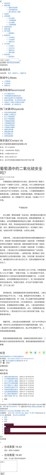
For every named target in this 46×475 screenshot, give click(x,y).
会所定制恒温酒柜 (10, 112)
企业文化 (12, 48)
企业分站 (10, 411)
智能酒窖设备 (8, 131)
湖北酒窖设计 (19, 356)
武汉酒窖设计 (8, 134)
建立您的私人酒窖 (15, 12)
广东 (29, 413)
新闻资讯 (7, 35)
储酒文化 (12, 42)
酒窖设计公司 (10, 356)
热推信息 (3, 411)
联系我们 (7, 54)
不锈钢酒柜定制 (9, 123)
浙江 (23, 413)
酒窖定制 (3, 356)
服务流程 (12, 52)
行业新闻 (12, 39)
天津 (12, 413)
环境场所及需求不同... (11, 387)
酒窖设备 (7, 29)
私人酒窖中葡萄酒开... (11, 394)
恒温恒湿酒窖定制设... (11, 389)
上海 (16, 413)
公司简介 (12, 46)
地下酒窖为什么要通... (11, 385)
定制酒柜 (7, 16)
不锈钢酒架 (12, 24)
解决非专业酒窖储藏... (11, 383)
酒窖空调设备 (8, 129)
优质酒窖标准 (13, 10)
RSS (23, 411)
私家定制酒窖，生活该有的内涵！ (15, 100)
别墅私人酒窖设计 (10, 114)
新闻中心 (16, 73)
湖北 (26, 413)
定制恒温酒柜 (8, 136)
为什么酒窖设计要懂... (11, 381)
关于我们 (7, 44)
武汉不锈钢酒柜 (9, 119)
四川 (33, 413)
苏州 (19, 413)
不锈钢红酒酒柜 (9, 127)
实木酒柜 (12, 18)
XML (27, 411)
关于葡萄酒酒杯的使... (11, 379)
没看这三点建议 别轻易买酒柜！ (15, 102)
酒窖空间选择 (13, 7)
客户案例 (7, 31)
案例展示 (12, 33)
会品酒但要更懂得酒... (11, 391)
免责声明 (22, 415)
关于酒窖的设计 (9, 94)
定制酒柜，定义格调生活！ (13, 104)
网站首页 (7, 3)
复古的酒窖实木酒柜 (12, 361)
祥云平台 (16, 415)
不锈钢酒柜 (12, 20)
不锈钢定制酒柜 (9, 121)
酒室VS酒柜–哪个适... (11, 396)
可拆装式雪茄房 (9, 125)
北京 (9, 413)
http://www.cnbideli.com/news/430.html (20, 358)
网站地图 (18, 411)
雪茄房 (6, 14)
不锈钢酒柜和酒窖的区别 (12, 96)
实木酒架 (12, 22)
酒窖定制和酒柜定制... (11, 377)
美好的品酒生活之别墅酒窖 (13, 98)
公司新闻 (12, 37)
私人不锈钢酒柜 (9, 117)
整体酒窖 (7, 5)
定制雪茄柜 (8, 27)
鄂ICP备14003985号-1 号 (11, 406)
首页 (9, 73)
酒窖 (7, 62)
